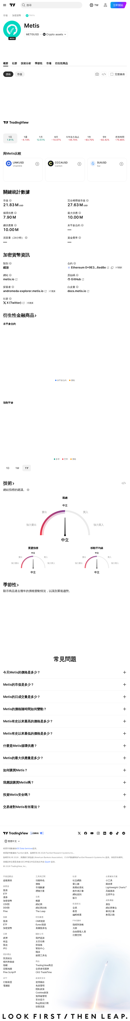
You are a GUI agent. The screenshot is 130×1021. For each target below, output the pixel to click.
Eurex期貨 (41, 924)
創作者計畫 (78, 890)
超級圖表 (7, 880)
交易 (75, 907)
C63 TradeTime (44, 972)
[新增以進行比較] (37, 164)
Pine (5, 911)
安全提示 (40, 999)
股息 (5, 944)
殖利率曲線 (8, 961)
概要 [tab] (5, 63)
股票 (5, 890)
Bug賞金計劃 (42, 1003)
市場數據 (40, 887)
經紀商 (39, 904)
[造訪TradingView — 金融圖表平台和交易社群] (16, 122)
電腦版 (6, 985)
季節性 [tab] (38, 63)
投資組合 (7, 958)
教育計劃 (110, 914)
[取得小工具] (104, 74)
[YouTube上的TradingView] (92, 833)
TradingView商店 (44, 965)
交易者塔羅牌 (42, 968)
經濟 (5, 937)
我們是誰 (40, 937)
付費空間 (77, 935)
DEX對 (6, 907)
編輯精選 (77, 914)
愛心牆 (76, 883)
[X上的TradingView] (79, 833)
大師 (75, 928)
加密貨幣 (7, 900)
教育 (75, 911)
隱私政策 (40, 989)
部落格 (39, 944)
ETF (5, 893)
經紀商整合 (111, 907)
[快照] (97, 74)
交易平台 (110, 894)
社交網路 (77, 880)
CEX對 (6, 904)
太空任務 (40, 941)
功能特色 (40, 880)
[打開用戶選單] (105, 5)
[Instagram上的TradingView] (98, 833)
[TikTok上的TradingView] (117, 833)
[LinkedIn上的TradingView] (104, 833)
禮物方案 (40, 890)
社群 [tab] (14, 63)
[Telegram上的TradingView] (111, 833)
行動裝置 (7, 982)
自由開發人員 (79, 931)
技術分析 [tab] (26, 63)
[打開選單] (4, 5)
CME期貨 (40, 921)
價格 (38, 883)
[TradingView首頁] (12, 5)
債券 (5, 897)
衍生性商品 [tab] (61, 63)
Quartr (47, 862)
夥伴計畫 (110, 911)
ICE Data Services (24, 848)
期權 (5, 965)
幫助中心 (40, 948)
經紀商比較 (41, 907)
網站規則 (77, 894)
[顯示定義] (10, 200)
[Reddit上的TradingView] (123, 833)
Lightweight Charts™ (116, 887)
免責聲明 (40, 985)
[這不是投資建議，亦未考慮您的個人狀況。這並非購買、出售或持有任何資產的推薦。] (28, 489)
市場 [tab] (48, 63)
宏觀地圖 (7, 968)
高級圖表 (110, 890)
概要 (38, 900)
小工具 (109, 880)
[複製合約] (112, 267)
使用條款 (40, 982)
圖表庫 (109, 883)
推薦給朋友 (78, 887)
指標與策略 (78, 924)
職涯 (38, 951)
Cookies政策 (42, 992)
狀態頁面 (40, 1006)
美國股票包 (41, 928)
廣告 (108, 904)
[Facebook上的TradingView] (85, 833)
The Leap (41, 911)
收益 (5, 941)
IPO (5, 948)
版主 (75, 897)
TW (96, 5)
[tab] (8, 74)
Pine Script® (9, 972)
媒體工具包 (41, 955)
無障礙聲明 (41, 996)
